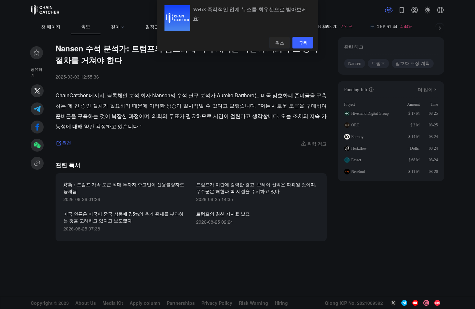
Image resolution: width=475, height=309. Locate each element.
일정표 (152, 27)
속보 (85, 26)
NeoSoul (358, 171)
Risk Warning (253, 303)
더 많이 (425, 89)
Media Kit (112, 303)
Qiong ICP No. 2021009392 (354, 303)
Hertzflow (359, 148)
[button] (440, 10)
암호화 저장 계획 (413, 63)
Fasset (356, 160)
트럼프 (378, 63)
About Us (85, 303)
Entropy (357, 136)
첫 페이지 (50, 27)
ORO (355, 125)
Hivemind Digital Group (370, 113)
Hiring (281, 303)
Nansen (354, 63)
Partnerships (181, 303)
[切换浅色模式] (427, 10)
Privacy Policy (216, 303)
